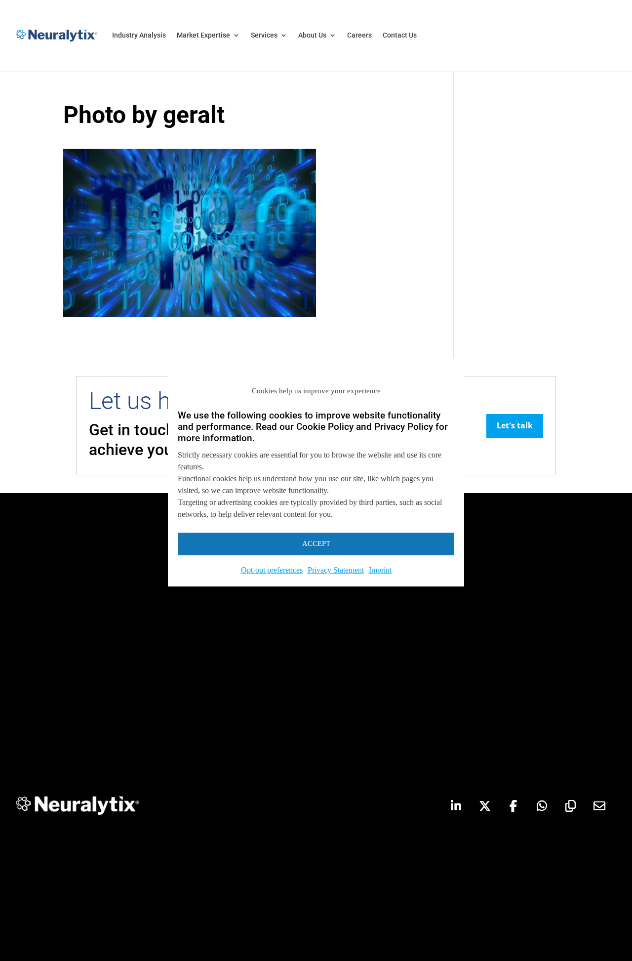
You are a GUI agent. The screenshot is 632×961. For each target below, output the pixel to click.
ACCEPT (316, 543)
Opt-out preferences (272, 570)
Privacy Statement (336, 570)
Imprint (380, 570)
